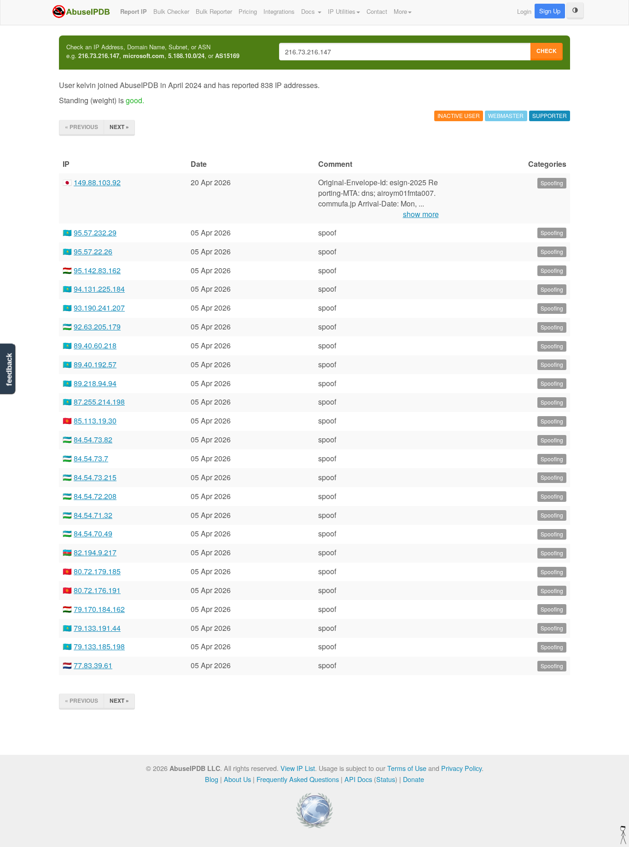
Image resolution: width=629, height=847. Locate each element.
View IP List (297, 768)
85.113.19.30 (95, 420)
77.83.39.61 (93, 665)
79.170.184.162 (99, 609)
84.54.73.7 (91, 458)
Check (546, 51)
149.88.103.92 (97, 182)
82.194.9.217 (95, 552)
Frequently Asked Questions (297, 779)
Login (524, 11)
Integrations (279, 11)
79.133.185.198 (99, 646)
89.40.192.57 (95, 364)
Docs (309, 11)
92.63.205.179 (97, 326)
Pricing (248, 11)
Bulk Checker (171, 11)
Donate (413, 779)
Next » (119, 127)
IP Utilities (341, 11)
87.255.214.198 (99, 401)
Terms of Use (406, 768)
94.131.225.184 (99, 288)
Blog (211, 779)
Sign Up (549, 10)
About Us (237, 779)
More (400, 11)
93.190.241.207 (99, 307)
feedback (9, 369)
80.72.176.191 (97, 590)
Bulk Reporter (214, 11)
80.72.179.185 (97, 571)
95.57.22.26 (93, 251)
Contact (377, 11)
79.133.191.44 (97, 628)
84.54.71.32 (93, 515)
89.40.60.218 (95, 345)
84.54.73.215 (95, 477)
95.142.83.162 (97, 270)
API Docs (358, 779)
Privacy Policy (461, 768)
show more (421, 214)
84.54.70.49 (93, 533)
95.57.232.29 (95, 232)
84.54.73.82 (93, 439)
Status (385, 779)
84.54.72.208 (95, 496)
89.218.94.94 (95, 383)
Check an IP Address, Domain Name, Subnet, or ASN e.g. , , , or (152, 51)
